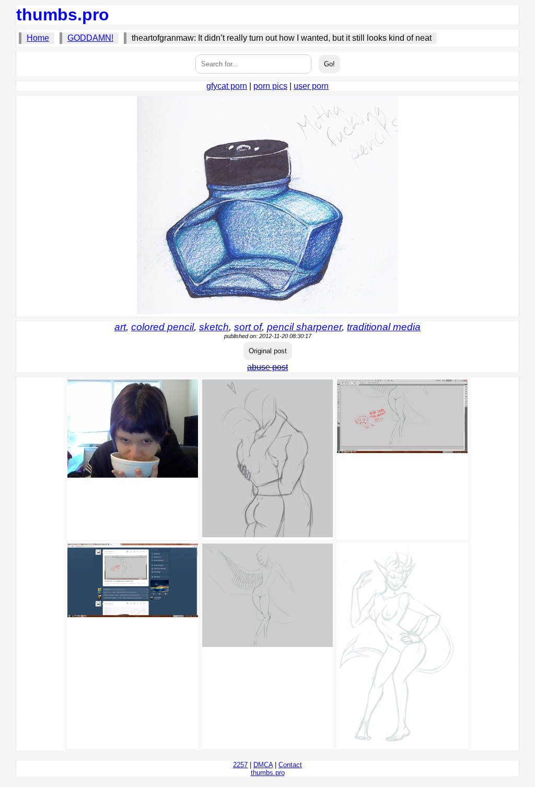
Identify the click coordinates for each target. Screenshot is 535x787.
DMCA (263, 765)
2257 (240, 765)
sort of (248, 326)
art (120, 326)
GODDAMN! (90, 37)
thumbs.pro (62, 14)
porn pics (270, 86)
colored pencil (162, 326)
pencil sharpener (304, 326)
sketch (214, 326)
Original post (268, 351)
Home (38, 37)
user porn (311, 86)
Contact (290, 765)
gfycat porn (226, 86)
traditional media (384, 326)
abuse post (267, 367)
